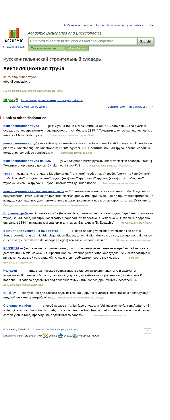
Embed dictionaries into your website (119, 25)
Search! (145, 41)
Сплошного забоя (17, 305)
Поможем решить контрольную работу (52, 100)
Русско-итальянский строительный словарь (46, 48)
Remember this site (79, 25)
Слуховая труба (16, 213)
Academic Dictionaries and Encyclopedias (65, 33)
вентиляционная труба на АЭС (27, 161)
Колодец (10, 270)
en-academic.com (14, 46)
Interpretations (76, 48)
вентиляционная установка (127, 106)
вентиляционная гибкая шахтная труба (33, 191)
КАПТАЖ (10, 292)
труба (7, 173)
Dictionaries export (13, 335)
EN (149, 25)
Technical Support (55, 329)
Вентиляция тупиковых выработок (30, 230)
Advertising (72, 329)
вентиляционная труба (21, 126)
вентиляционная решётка (28, 106)
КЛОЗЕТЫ (11, 248)
